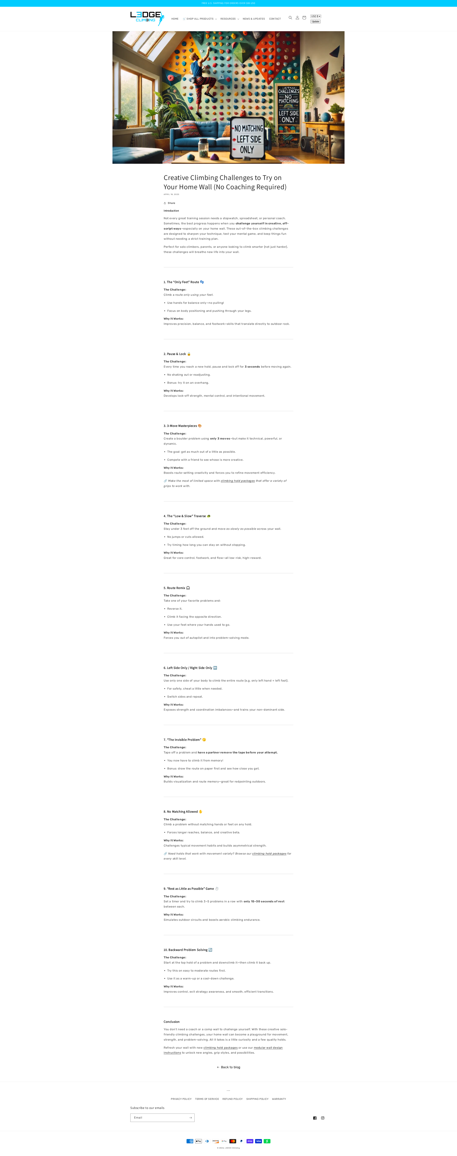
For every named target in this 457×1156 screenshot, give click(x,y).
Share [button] (171, 203)
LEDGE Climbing (232, 1148)
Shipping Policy (257, 1099)
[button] (199, 19)
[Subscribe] (190, 1118)
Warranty (279, 1099)
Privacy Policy (181, 1099)
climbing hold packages (238, 480)
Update (315, 21)
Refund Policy (232, 1099)
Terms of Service (207, 1099)
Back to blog (230, 1067)
